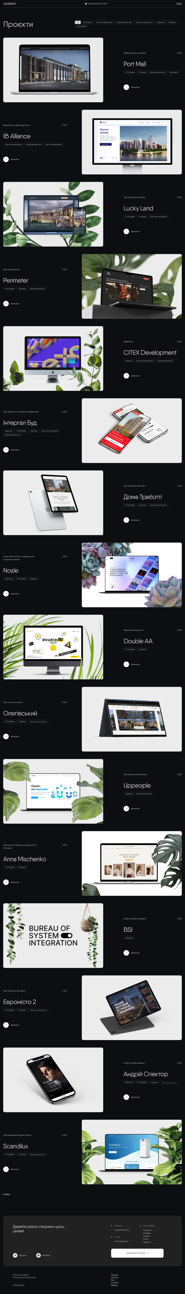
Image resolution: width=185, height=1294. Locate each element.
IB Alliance (16, 136)
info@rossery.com (121, 1241)
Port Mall (135, 64)
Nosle (10, 570)
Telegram (22, 1255)
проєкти (114, 1275)
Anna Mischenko (24, 859)
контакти (114, 1282)
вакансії (114, 1285)
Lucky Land (138, 208)
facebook (147, 1230)
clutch (146, 1239)
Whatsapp (46, 1255)
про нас (114, 1277)
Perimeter (15, 280)
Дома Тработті (143, 496)
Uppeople (137, 785)
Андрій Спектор (146, 1074)
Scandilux (15, 1146)
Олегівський (20, 713)
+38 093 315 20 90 (122, 1230)
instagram (147, 1233)
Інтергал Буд (20, 422)
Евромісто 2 (19, 1001)
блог (113, 1280)
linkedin (146, 1236)
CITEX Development (150, 352)
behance (147, 1242)
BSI (128, 929)
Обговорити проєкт (136, 1253)
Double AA (138, 641)
